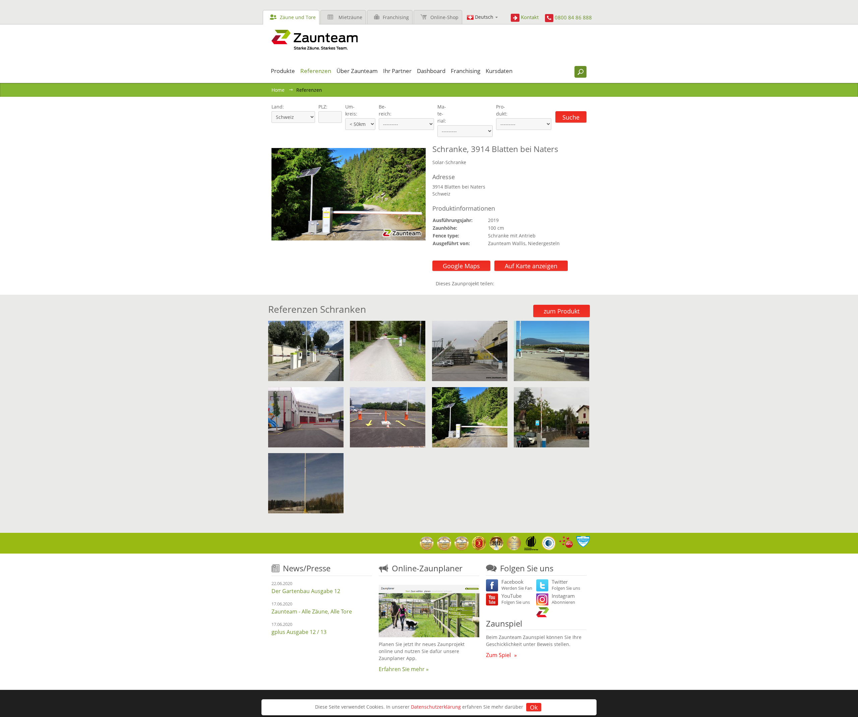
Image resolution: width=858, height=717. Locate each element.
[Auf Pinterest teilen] (509, 283)
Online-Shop (444, 17)
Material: (441, 113)
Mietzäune (350, 17)
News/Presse (306, 568)
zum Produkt (561, 311)
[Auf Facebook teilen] (501, 283)
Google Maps (461, 266)
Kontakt (529, 17)
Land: (277, 106)
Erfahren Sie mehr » (404, 669)
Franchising (396, 17)
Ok (534, 707)
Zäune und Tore (298, 17)
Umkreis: (349, 110)
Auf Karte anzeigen (531, 266)
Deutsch (484, 17)
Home (278, 90)
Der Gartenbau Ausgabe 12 (305, 591)
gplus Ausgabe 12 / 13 (298, 632)
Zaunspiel (504, 623)
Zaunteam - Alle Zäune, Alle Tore (311, 611)
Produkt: (501, 110)
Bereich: (385, 110)
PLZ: (321, 106)
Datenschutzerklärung (436, 707)
